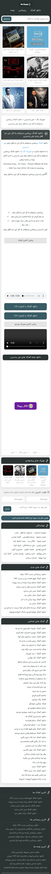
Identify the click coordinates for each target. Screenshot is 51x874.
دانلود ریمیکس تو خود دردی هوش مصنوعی (25, 836)
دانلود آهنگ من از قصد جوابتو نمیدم (31, 712)
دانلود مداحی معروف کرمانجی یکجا (25, 852)
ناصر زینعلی (30, 553)
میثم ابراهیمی (28, 537)
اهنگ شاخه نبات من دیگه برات (33, 649)
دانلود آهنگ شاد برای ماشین (34, 750)
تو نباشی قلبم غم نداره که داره (34, 775)
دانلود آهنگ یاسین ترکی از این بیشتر (31, 587)
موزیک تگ (40, 119)
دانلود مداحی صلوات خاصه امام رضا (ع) (25, 863)
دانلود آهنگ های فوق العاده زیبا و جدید (30, 729)
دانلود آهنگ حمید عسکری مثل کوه (32, 637)
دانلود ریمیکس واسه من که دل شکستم (25, 833)
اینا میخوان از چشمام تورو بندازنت (32, 678)
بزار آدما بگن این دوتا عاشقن (34, 683)
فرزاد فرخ (17, 545)
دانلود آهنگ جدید (39, 766)
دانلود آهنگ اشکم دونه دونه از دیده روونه (29, 582)
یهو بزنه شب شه (39, 762)
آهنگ (40, 143)
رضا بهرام (42, 558)
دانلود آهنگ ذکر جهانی (37, 657)
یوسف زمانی (18, 553)
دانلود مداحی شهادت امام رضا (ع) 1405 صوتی (25, 856)
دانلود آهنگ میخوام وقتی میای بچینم (30, 733)
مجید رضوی (41, 537)
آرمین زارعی (41, 545)
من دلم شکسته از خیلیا (36, 687)
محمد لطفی (29, 549)
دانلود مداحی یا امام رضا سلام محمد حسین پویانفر (25, 860)
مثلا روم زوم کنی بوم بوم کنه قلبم (32, 674)
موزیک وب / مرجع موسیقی (34, 724)
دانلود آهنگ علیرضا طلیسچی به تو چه (30, 628)
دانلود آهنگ (35, 10)
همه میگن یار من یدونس (35, 745)
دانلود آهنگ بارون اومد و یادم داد (32, 641)
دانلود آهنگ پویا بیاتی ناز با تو (33, 599)
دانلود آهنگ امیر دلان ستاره (35, 591)
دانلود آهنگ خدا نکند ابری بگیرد (33, 737)
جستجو (7, 19)
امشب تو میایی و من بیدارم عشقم (32, 662)
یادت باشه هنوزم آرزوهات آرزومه (32, 779)
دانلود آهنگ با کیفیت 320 (25, 315)
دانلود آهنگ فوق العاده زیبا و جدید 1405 (30, 578)
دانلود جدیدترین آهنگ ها (36, 716)
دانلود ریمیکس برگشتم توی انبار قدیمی (25, 840)
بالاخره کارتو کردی (39, 695)
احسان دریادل (31, 558)
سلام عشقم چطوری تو (37, 708)
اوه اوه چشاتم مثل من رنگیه (34, 758)
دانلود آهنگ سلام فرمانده (35, 720)
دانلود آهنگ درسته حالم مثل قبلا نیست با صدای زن (25, 608)
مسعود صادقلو (26, 532)
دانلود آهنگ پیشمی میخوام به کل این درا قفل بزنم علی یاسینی (23, 135)
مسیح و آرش (17, 549)
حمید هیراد (41, 541)
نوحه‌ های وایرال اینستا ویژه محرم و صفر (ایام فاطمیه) (25, 867)
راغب (16, 532)
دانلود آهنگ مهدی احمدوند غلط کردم (31, 632)
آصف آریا (7, 553)
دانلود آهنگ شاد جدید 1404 (35, 771)
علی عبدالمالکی (29, 545)
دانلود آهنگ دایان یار (37, 603)
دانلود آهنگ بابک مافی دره (35, 595)
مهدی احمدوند (40, 532)
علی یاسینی (29, 119)
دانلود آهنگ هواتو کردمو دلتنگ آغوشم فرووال (27, 612)
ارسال (7, 509)
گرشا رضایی (16, 537)
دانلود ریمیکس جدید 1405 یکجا (33, 574)
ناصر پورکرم (41, 553)
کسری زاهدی (41, 549)
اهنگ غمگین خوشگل (37, 704)
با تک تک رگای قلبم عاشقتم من (33, 741)
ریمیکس (22, 10)
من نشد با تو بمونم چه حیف (34, 666)
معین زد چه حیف (39, 691)
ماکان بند (31, 541)
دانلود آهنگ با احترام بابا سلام (34, 645)
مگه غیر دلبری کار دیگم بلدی (34, 670)
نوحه (12, 10)
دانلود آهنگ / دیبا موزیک (36, 653)
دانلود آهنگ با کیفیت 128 (25, 306)
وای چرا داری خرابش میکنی (35, 754)
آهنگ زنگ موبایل (39, 699)
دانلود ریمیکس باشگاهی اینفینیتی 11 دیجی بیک (25, 829)
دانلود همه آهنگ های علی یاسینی (25, 357)
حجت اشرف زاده (19, 541)
